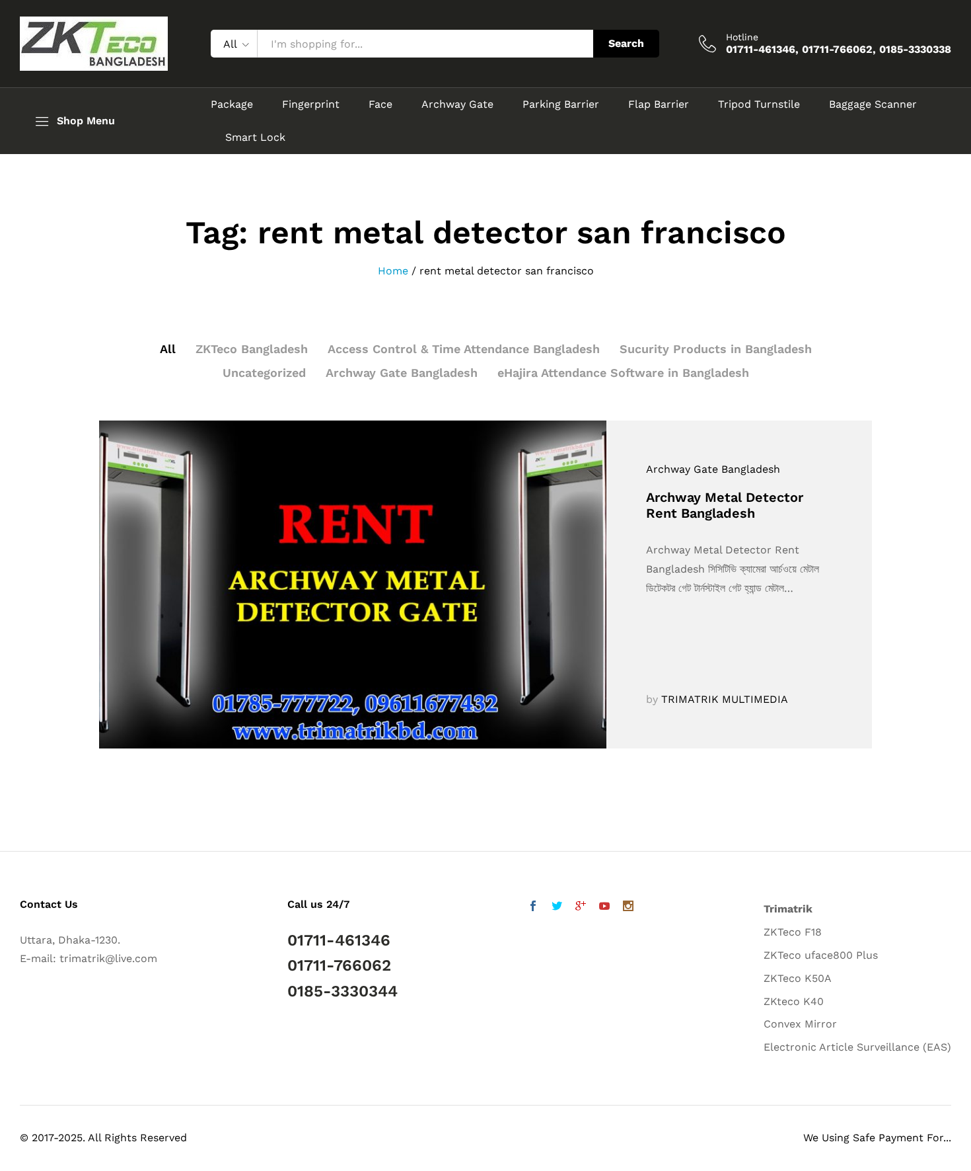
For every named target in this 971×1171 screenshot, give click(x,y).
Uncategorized (264, 373)
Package (232, 104)
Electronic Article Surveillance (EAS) (857, 1047)
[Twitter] (557, 907)
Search (626, 43)
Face (380, 104)
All (168, 349)
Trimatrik (788, 909)
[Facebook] (533, 907)
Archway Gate (457, 104)
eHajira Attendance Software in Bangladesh (623, 373)
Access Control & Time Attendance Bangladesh (464, 349)
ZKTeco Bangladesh (252, 349)
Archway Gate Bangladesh (402, 373)
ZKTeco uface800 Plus (821, 955)
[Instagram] (628, 907)
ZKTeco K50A (798, 978)
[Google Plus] (581, 907)
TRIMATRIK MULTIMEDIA (724, 699)
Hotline (742, 37)
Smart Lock (255, 137)
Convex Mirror (800, 1024)
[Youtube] (604, 907)
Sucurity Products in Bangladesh (716, 349)
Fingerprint (311, 104)
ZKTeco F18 (793, 932)
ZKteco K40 (794, 1001)
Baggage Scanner (873, 104)
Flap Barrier (658, 104)
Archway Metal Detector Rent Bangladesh (724, 505)
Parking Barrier (560, 104)
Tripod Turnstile (759, 104)
